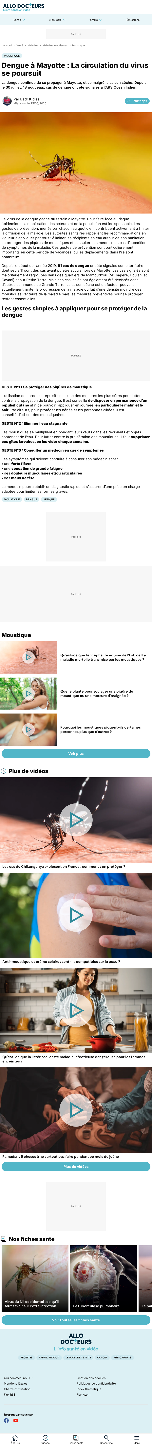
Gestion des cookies (91, 1378)
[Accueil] (76, 1342)
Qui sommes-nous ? (18, 1378)
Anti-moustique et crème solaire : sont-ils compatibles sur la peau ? (61, 961)
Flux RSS (9, 1395)
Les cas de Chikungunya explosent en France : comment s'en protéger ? (63, 866)
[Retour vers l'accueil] (76, 7)
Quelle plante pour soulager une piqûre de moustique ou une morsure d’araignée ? (96, 693)
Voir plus (76, 753)
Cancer (102, 1357)
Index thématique (89, 1389)
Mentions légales (16, 1384)
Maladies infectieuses (55, 45)
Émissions (133, 20)
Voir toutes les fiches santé (76, 1320)
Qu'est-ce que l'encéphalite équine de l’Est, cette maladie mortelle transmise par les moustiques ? (103, 657)
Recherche (106, 1443)
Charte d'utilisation (17, 1389)
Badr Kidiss (30, 99)
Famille (93, 20)
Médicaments (122, 1357)
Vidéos (45, 1443)
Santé (17, 20)
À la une (15, 1443)
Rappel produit (49, 1357)
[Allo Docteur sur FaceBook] (6, 1420)
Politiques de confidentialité (96, 1384)
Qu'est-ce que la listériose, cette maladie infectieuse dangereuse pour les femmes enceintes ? (73, 1059)
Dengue (31, 499)
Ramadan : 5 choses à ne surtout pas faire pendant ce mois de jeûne (60, 1156)
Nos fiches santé (32, 1239)
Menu (137, 1443)
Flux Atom (83, 1395)
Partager (140, 101)
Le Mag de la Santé (78, 1357)
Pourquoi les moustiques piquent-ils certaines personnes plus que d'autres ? (100, 729)
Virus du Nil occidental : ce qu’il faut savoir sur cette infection (32, 1304)
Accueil (7, 45)
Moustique (78, 45)
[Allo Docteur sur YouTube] (15, 1420)
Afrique (49, 499)
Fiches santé (76, 1443)
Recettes (26, 1357)
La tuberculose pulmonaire (96, 1306)
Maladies (33, 45)
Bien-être (55, 20)
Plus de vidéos (28, 771)
